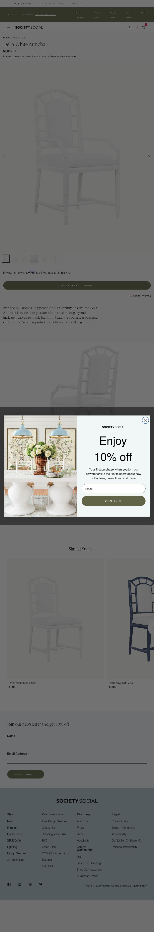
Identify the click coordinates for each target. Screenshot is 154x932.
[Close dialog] (145, 420)
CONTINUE (113, 501)
